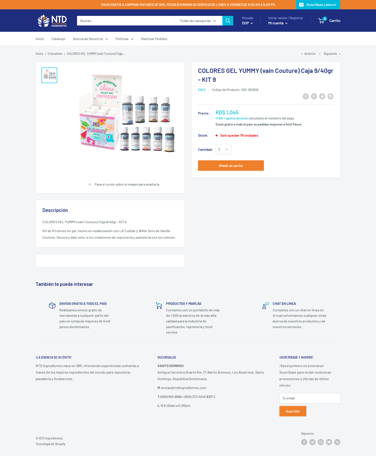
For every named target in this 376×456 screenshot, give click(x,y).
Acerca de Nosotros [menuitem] (88, 39)
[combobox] (125, 20)
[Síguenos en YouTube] (329, 442)
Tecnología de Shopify (50, 444)
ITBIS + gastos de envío (232, 118)
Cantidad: (205, 149)
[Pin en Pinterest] (314, 96)
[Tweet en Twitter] (322, 96)
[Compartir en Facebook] (306, 96)
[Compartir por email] (330, 96)
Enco (202, 90)
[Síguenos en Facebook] (304, 442)
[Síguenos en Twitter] (312, 442)
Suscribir (293, 411)
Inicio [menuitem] (40, 39)
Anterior (310, 53)
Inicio (39, 53)
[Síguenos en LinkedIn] (337, 442)
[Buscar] (227, 20)
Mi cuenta (276, 23)
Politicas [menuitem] (122, 39)
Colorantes (55, 53)
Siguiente (330, 53)
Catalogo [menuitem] (58, 39)
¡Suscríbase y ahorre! (321, 5)
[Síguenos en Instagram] (321, 442)
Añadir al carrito (231, 165)
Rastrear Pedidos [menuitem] (154, 39)
